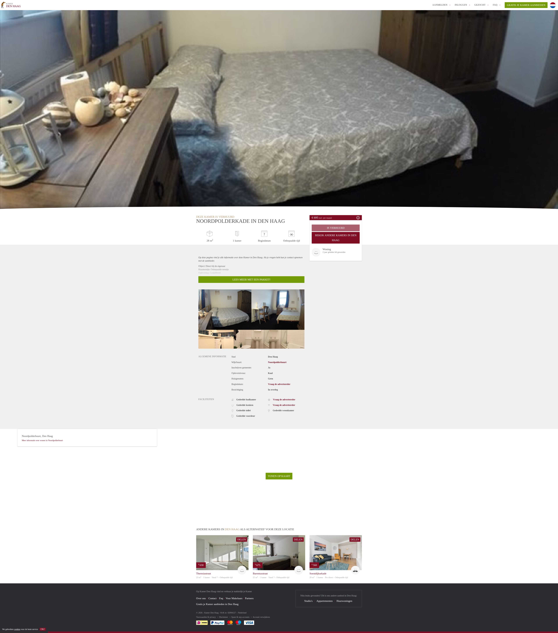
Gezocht (479, 5)
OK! (43, 629)
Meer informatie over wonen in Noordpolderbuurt (42, 440)
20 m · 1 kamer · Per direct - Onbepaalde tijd (329, 577)
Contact (212, 598)
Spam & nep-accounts (240, 617)
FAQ (495, 5)
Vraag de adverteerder (279, 384)
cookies (17, 629)
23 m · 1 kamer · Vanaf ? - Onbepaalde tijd (214, 577)
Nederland (242, 613)
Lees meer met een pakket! (251, 279)
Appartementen (324, 600)
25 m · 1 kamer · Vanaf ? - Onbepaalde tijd (271, 577)
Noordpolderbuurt (277, 362)
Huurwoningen (344, 600)
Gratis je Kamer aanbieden (526, 5)
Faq (221, 598)
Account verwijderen (261, 617)
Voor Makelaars (234, 598)
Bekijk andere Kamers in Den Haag (335, 238)
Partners (249, 598)
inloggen (461, 5)
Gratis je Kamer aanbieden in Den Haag (217, 604)
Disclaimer (224, 617)
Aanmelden (439, 5)
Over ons (201, 598)
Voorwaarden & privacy (206, 617)
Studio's (308, 600)
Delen (241, 539)
